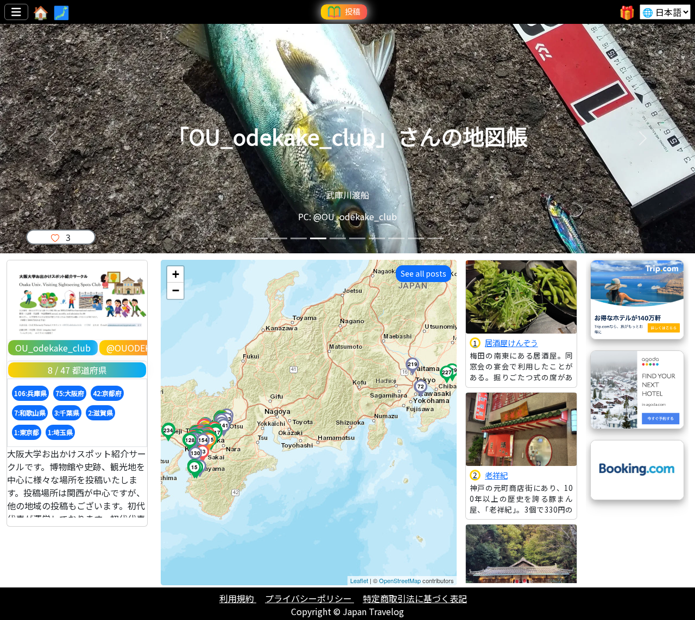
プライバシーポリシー (309, 598)
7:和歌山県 (30, 412)
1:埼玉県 (60, 432)
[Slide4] (318, 238)
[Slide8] (396, 238)
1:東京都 (26, 432)
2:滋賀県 (100, 412)
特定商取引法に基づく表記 (415, 598)
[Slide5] (338, 238)
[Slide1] (259, 238)
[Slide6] (357, 238)
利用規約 (237, 598)
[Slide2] (279, 238)
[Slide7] (377, 238)
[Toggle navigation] (16, 12)
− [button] (175, 290)
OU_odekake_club (53, 347)
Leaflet (359, 580)
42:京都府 (107, 393)
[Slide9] (416, 238)
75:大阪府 (69, 393)
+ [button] (175, 274)
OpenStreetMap (400, 580)
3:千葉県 (66, 412)
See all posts (423, 273)
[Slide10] (435, 238)
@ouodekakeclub (147, 347)
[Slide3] (298, 238)
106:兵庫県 (30, 393)
